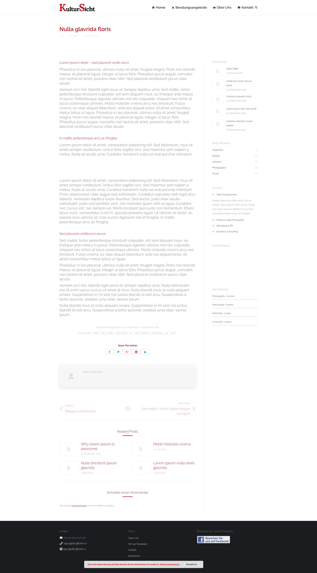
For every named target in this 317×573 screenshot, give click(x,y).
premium (145, 333)
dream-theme (121, 333)
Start (61, 35)
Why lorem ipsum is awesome (97, 446)
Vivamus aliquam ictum (239, 96)
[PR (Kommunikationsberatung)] (244, 257)
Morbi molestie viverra (172, 444)
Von (130, 327)
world (173, 333)
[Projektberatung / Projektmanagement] (231, 257)
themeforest (157, 333)
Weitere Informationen (169, 564)
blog (103, 333)
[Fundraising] (218, 270)
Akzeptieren (191, 564)
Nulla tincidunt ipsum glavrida (99, 465)
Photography (73, 35)
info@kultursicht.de (74, 537)
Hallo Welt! (232, 68)
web (166, 333)
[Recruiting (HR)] (244, 270)
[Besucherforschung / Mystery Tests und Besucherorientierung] (218, 257)
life (131, 333)
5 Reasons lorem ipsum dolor (239, 83)
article (96, 333)
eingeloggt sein (79, 505)
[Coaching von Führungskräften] (231, 270)
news (137, 333)
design (110, 333)
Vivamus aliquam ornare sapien (239, 123)
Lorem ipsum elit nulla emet (241, 108)
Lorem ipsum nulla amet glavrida (173, 465)
